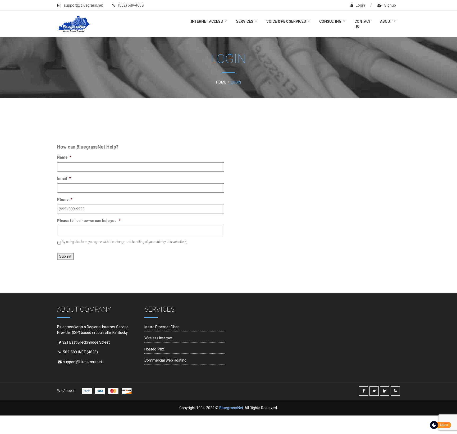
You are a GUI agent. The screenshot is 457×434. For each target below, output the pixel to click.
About (386, 21)
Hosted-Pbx (154, 349)
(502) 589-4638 (131, 5)
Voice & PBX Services (286, 21)
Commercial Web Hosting (165, 360)
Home (221, 82)
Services (245, 21)
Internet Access (207, 21)
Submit (65, 256)
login (360, 5)
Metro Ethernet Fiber (161, 327)
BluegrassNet (231, 408)
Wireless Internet (158, 338)
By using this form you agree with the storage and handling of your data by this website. (124, 242)
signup (390, 5)
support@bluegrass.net (83, 5)
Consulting (330, 21)
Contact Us (362, 24)
